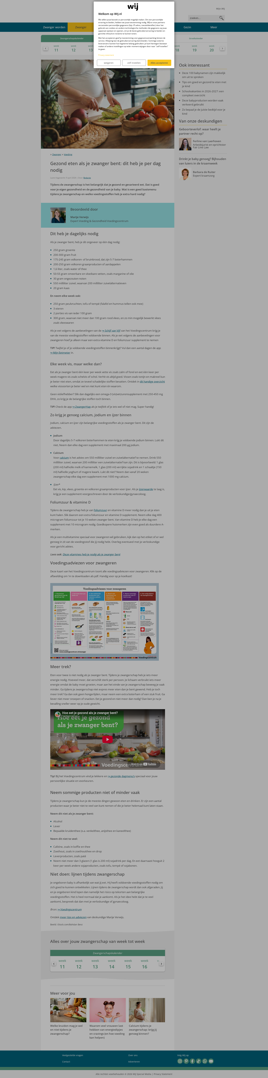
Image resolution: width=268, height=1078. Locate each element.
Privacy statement (106, 55)
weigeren (109, 62)
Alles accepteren (159, 62)
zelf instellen (134, 62)
